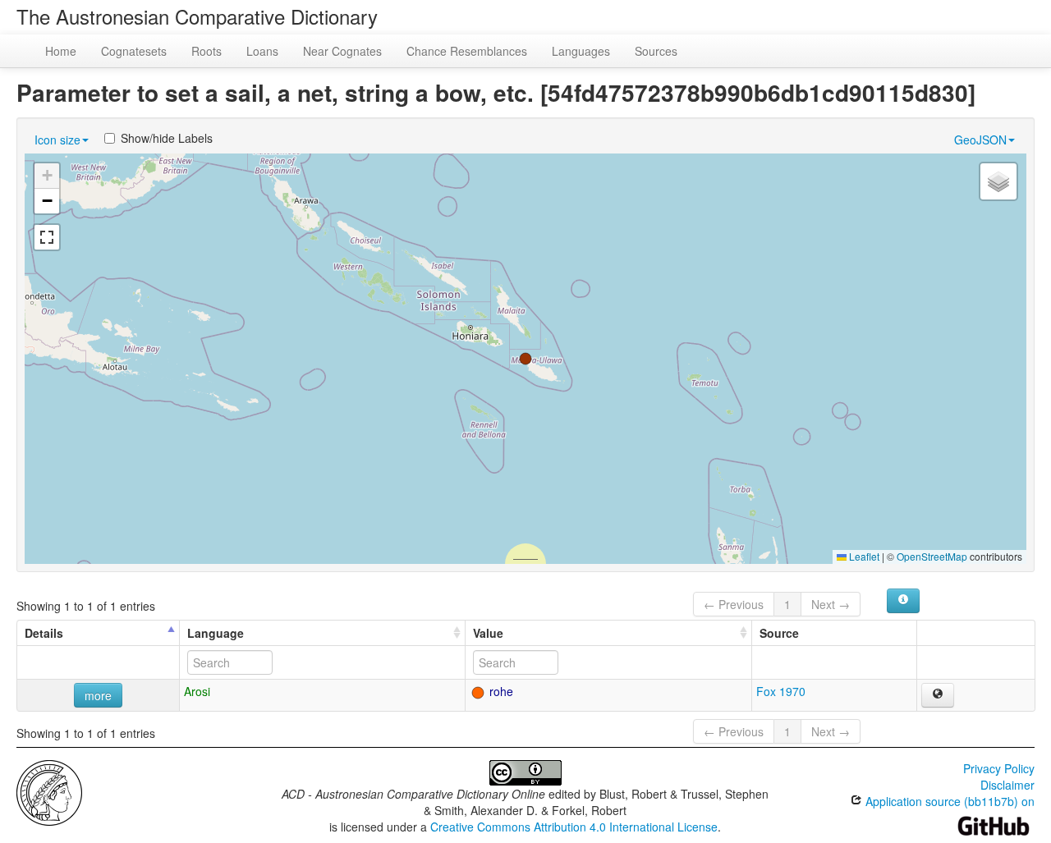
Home (60, 51)
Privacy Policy (999, 768)
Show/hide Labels (167, 138)
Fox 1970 (780, 691)
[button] (525, 358)
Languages (581, 51)
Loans (262, 51)
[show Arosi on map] (937, 695)
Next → (830, 604)
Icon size (57, 139)
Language (215, 633)
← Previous (734, 604)
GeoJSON (980, 139)
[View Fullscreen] (46, 237)
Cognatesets (134, 51)
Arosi (197, 691)
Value (488, 633)
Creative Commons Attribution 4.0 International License (574, 826)
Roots (206, 51)
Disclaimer (1007, 785)
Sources (656, 51)
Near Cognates (342, 51)
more (98, 695)
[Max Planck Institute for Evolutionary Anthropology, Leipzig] (49, 791)
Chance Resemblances (466, 51)
